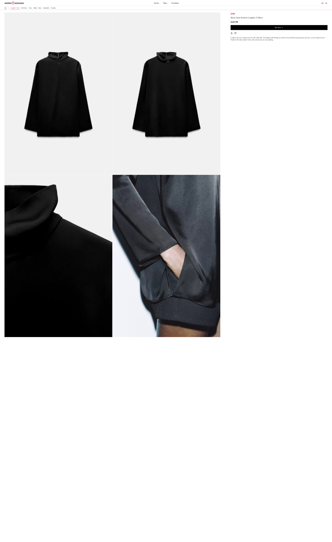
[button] (157, 3)
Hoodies (53, 8)
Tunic (30, 8)
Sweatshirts (46, 8)
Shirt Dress (24, 8)
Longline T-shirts (15, 8)
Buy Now (278, 27)
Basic (40, 8)
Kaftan (35, 8)
